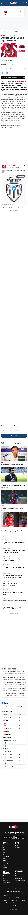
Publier (14, 435)
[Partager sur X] (6, 68)
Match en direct (14, 900)
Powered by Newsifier (14, 909)
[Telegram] (11, 68)
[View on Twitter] (25, 166)
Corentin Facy (8, 60)
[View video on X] (14, 188)
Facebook (22, 902)
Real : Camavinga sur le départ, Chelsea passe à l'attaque (12, 608)
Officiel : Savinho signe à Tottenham (14, 600)
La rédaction (10, 897)
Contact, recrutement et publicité (14, 891)
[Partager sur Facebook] (2, 68)
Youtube (24, 900)
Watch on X (21, 176)
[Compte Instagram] (11, 833)
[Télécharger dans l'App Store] (19, 837)
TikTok (14, 902)
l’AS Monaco (20, 81)
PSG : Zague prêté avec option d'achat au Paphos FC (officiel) (12, 576)
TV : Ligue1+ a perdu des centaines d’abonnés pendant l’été (13, 551)
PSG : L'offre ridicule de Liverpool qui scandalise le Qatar (14, 584)
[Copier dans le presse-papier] (2, 73)
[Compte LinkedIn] (13, 833)
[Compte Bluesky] (21, 833)
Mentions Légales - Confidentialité (14, 888)
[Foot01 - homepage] (14, 3)
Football (5, 900)
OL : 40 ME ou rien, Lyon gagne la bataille (13, 568)
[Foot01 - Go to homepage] (14, 827)
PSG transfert (19, 897)
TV (2, 483)
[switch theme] (23, 3)
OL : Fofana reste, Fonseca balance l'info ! (13, 543)
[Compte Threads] (23, 833)
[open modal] (26, 3)
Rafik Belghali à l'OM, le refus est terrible (12, 593)
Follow (17, 167)
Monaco (4, 35)
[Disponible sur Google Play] (8, 837)
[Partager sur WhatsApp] (12, 64)
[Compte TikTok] (16, 833)
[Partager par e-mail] (6, 73)
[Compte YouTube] (18, 833)
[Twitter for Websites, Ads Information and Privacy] (25, 204)
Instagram (7, 902)
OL (2, 462)
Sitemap (14, 905)
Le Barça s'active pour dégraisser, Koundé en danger (13, 559)
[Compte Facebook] (8, 833)
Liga (2, 506)
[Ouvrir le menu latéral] (1, 3)
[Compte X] (6, 833)
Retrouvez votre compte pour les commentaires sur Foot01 (14, 894)
